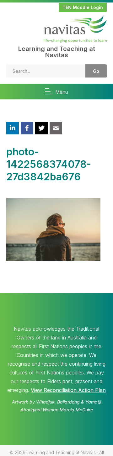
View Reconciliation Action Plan (68, 390)
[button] (83, 7)
